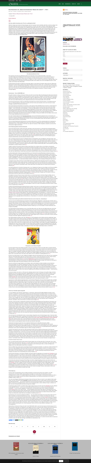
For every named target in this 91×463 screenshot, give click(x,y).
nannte (13, 389)
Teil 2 (10, 21)
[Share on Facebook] (11, 426)
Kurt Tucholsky (50, 353)
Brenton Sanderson (28, 11)
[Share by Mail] (55, 426)
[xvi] (49, 253)
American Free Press (66, 91)
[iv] (25, 144)
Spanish (65, 87)
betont (29, 217)
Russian (80, 86)
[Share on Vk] (44, 426)
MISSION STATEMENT (12, 0)
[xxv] (20, 377)
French (73, 84)
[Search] (81, 4)
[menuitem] (59, 4)
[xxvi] (40, 392)
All (63, 84)
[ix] (23, 169)
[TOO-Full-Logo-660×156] (18, 4)
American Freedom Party (67, 92)
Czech (66, 84)
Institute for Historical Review (68, 111)
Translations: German (21, 11)
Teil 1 (10, 20)
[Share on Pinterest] (27, 426)
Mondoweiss (65, 112)
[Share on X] (17, 426)
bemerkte (14, 276)
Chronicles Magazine (66, 100)
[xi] (33, 173)
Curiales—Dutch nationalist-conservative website (71, 104)
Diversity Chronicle (66, 107)
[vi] (37, 154)
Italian (67, 86)
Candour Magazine (66, 97)
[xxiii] (36, 351)
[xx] (15, 313)
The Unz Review (66, 128)
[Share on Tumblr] (38, 426)
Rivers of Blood (65, 120)
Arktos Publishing (66, 96)
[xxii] (27, 342)
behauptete (48, 385)
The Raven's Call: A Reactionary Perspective (70, 126)
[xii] (22, 178)
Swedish (69, 87)
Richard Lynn (65, 119)
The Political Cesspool (67, 124)
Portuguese (75, 86)
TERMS (17, 0)
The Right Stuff (65, 127)
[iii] (33, 134)
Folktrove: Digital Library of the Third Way (70, 108)
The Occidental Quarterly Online (68, 123)
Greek (64, 86)
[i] (15, 89)
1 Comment (14, 11)
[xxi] (40, 327)
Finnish (69, 84)
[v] (57, 151)
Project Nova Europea (67, 116)
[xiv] (43, 213)
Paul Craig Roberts (66, 115)
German (77, 84)
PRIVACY (20, 0)
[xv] (31, 215)
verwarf (46, 397)
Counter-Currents (66, 103)
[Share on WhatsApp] (22, 426)
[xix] (38, 299)
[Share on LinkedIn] (33, 426)
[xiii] (22, 184)
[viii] (13, 165)
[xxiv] (54, 364)
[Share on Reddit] (49, 426)
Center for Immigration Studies (68, 99)
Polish (71, 86)
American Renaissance (67, 95)
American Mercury (66, 93)
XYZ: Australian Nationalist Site (68, 131)
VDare (64, 130)
